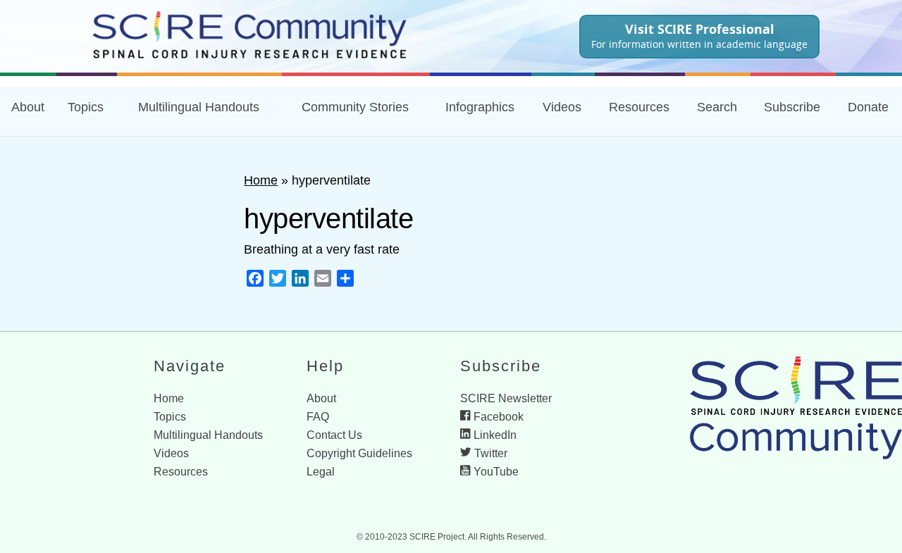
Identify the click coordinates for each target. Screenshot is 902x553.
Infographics (479, 107)
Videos (562, 107)
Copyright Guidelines (359, 453)
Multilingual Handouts (198, 107)
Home (261, 180)
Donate (868, 107)
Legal (321, 472)
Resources (181, 472)
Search (717, 107)
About (27, 107)
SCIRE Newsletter (506, 398)
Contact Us (334, 435)
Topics (86, 107)
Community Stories (355, 107)
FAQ (318, 417)
